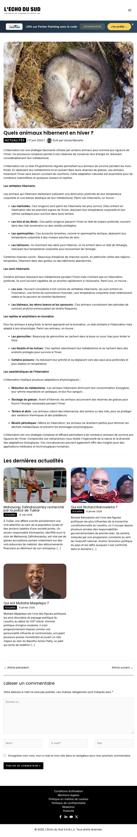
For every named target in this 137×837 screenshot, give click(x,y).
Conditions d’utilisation (68, 791)
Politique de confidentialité (68, 803)
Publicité (68, 811)
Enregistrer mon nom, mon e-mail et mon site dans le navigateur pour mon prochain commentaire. (69, 755)
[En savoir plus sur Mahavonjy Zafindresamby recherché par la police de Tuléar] (35, 485)
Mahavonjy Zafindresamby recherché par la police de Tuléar (34, 509)
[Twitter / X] (76, 816)
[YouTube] (71, 816)
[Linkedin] (65, 816)
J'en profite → (119, 26)
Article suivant (122, 667)
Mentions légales (68, 795)
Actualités (15, 140)
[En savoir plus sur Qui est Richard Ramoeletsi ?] (102, 485)
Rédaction (68, 807)
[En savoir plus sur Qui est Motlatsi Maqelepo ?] (35, 581)
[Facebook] (60, 816)
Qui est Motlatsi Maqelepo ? (26, 603)
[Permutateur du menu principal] (129, 10)
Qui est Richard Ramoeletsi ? (94, 507)
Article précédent (16, 667)
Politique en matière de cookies (68, 799)
